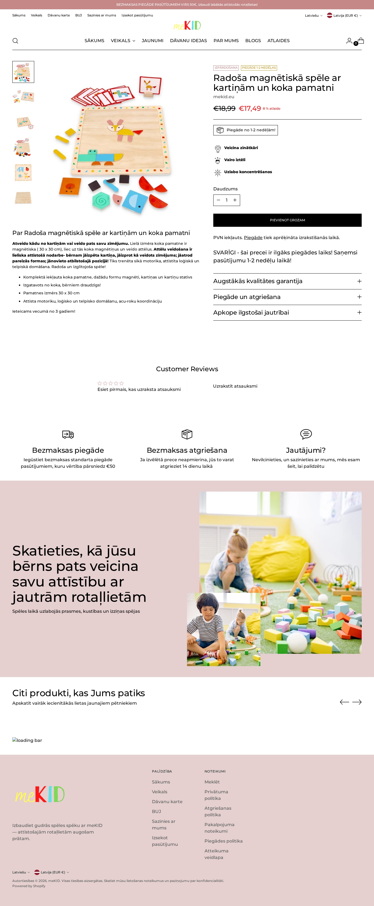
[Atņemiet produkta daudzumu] (218, 200)
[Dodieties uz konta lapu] (347, 40)
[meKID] (187, 25)
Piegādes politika (224, 841)
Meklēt (212, 782)
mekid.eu (223, 96)
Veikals (159, 791)
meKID (54, 881)
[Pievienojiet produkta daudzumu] (235, 200)
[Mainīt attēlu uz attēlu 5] (23, 173)
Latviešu (312, 15)
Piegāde (253, 237)
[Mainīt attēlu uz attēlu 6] (23, 198)
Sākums (161, 782)
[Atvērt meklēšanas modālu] (15, 40)
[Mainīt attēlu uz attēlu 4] (23, 147)
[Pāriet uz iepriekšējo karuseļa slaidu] (344, 702)
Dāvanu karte (167, 801)
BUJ (156, 811)
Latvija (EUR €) (345, 15)
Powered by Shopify (28, 886)
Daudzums (225, 188)
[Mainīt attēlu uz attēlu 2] (23, 97)
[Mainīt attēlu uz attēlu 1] (23, 72)
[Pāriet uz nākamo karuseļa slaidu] (357, 702)
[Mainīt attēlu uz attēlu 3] (23, 122)
